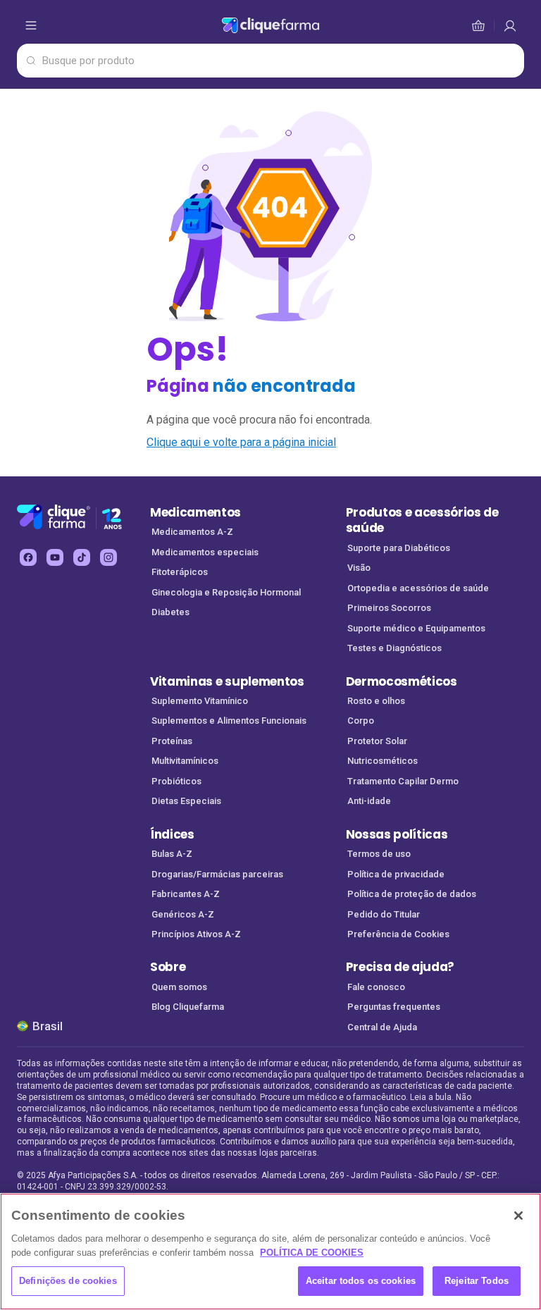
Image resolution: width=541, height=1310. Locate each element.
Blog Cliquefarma (187, 1006)
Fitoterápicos (179, 572)
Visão (359, 567)
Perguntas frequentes (393, 1006)
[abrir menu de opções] (31, 25)
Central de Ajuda (382, 1027)
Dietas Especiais (186, 801)
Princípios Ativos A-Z (196, 934)
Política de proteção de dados (411, 894)
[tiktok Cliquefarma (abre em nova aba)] (81, 557)
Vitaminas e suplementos (227, 681)
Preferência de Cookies (398, 934)
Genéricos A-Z (182, 914)
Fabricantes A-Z (185, 894)
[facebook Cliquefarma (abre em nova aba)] (28, 557)
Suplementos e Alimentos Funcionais (228, 720)
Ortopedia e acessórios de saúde (418, 588)
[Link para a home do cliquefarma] (271, 25)
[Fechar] (518, 1215)
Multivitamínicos (184, 760)
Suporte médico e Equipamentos (416, 628)
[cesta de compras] (510, 25)
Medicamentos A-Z (192, 531)
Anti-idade (369, 801)
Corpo (360, 720)
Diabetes (170, 612)
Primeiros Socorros (389, 608)
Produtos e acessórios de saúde (422, 520)
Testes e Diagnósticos (394, 648)
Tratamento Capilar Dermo (403, 781)
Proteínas (171, 741)
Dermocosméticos (401, 681)
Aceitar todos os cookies (361, 1280)
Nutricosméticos (382, 760)
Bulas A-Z (171, 853)
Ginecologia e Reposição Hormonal (226, 592)
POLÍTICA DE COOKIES (311, 1252)
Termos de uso (379, 853)
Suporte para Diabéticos (398, 548)
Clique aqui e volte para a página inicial (241, 442)
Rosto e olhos (376, 701)
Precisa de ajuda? (400, 967)
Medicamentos (195, 512)
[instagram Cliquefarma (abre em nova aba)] (108, 557)
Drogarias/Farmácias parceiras (217, 874)
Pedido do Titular (383, 914)
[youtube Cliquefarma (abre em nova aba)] (55, 557)
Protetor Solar (377, 741)
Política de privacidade (395, 874)
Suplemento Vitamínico (199, 701)
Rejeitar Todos (476, 1280)
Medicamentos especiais (205, 552)
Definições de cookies (68, 1280)
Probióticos (176, 781)
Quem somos (179, 987)
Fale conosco (376, 987)
